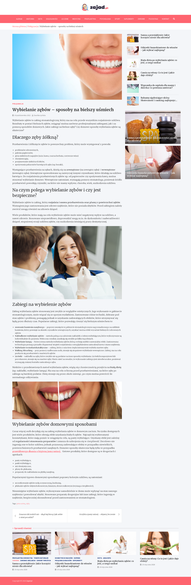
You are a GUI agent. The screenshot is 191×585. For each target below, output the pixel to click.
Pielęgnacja (17, 104)
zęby (28, 503)
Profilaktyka (90, 19)
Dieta (40, 19)
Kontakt (165, 19)
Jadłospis (107, 558)
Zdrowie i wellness (27, 560)
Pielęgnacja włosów (63, 560)
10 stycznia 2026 (20, 569)
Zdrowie (141, 19)
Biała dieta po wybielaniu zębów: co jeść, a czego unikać (159, 61)
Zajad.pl (29, 581)
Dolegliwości (52, 19)
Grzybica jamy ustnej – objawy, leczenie (97, 514)
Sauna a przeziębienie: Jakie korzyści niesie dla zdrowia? (155, 36)
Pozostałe (153, 19)
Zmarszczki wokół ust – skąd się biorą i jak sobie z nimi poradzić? (40, 515)
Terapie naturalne (41, 558)
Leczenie (64, 19)
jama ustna (21, 503)
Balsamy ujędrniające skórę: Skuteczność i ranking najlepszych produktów (159, 100)
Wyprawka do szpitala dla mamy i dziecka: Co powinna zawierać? (158, 86)
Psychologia (105, 19)
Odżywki (77, 558)
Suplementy (129, 19)
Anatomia (30, 19)
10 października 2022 (22, 115)
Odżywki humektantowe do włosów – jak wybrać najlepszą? (159, 48)
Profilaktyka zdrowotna (22, 558)
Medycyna (76, 19)
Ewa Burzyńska (40, 115)
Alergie (19, 19)
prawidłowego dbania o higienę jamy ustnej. (36, 451)
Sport (117, 19)
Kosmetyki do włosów (64, 558)
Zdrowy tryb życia (44, 560)
